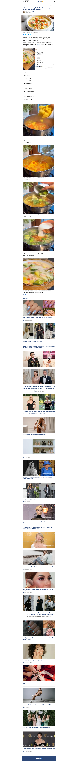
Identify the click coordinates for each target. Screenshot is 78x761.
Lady (23, 320)
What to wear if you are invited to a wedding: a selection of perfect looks (36, 727)
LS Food (33, 11)
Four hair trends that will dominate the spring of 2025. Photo (34, 434)
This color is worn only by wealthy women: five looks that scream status (36, 499)
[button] (37, 23)
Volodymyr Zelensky (52, 5)
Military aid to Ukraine (43, 5)
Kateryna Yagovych (28, 11)
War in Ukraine (30, 5)
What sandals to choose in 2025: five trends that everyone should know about (37, 455)
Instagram (39, 44)
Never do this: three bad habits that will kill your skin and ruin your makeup (37, 660)
